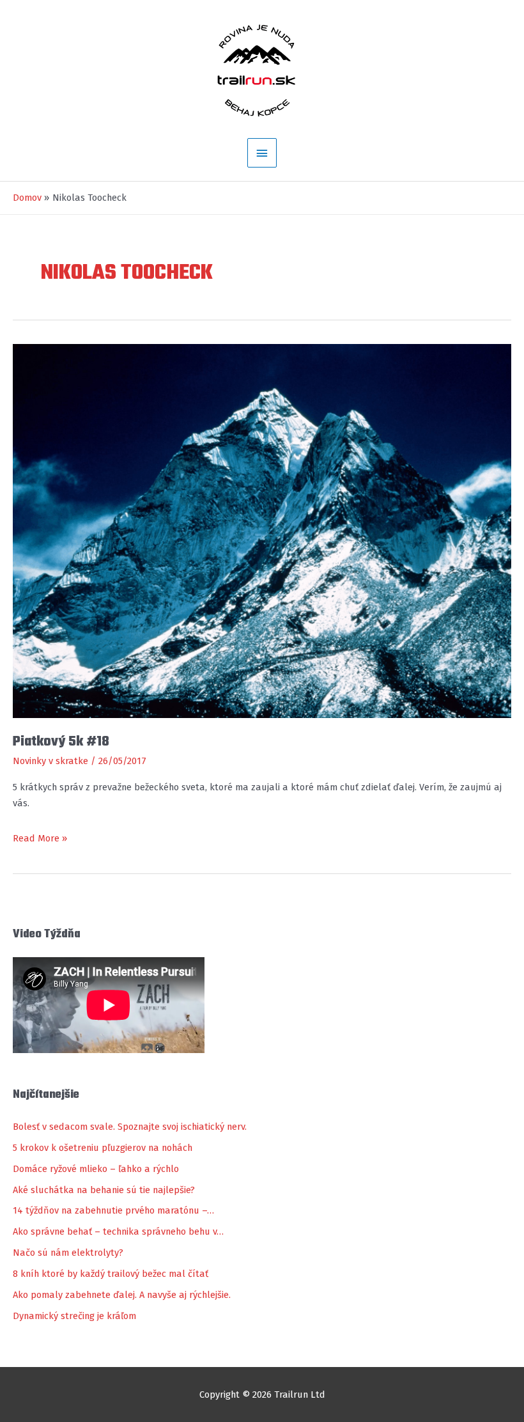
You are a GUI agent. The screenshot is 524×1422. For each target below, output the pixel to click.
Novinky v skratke (50, 761)
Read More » (40, 839)
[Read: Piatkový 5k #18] (262, 530)
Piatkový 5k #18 (61, 742)
